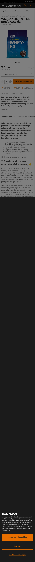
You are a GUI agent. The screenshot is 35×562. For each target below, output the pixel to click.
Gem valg (17, 546)
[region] (17, 379)
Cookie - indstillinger (17, 555)
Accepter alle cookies (17, 537)
